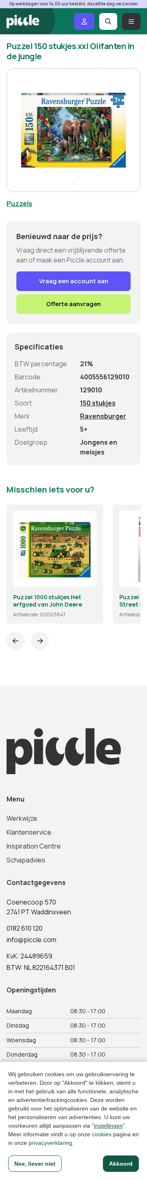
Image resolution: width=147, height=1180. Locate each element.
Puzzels (19, 203)
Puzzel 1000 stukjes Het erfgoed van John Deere (47, 600)
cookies (101, 1134)
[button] (16, 130)
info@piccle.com (31, 939)
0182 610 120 (24, 928)
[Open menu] (131, 21)
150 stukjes (98, 403)
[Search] (108, 21)
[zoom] (86, 577)
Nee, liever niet (35, 1163)
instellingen (108, 1125)
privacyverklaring (50, 1143)
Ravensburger (103, 416)
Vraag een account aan (73, 281)
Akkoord (121, 1163)
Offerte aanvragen (73, 304)
